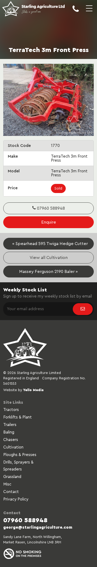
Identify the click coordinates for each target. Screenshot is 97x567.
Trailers (9, 425)
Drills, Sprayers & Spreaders (18, 465)
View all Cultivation (49, 257)
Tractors (11, 410)
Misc (7, 484)
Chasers (10, 440)
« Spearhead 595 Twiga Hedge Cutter (50, 244)
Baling (8, 432)
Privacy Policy (15, 499)
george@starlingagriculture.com (37, 527)
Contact (11, 492)
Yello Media (33, 390)
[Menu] (89, 13)
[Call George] (76, 13)
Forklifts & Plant (17, 417)
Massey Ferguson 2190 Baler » (48, 271)
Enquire (48, 222)
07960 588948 (50, 208)
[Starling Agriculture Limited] (33, 9)
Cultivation (13, 447)
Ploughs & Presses (19, 455)
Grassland (12, 477)
